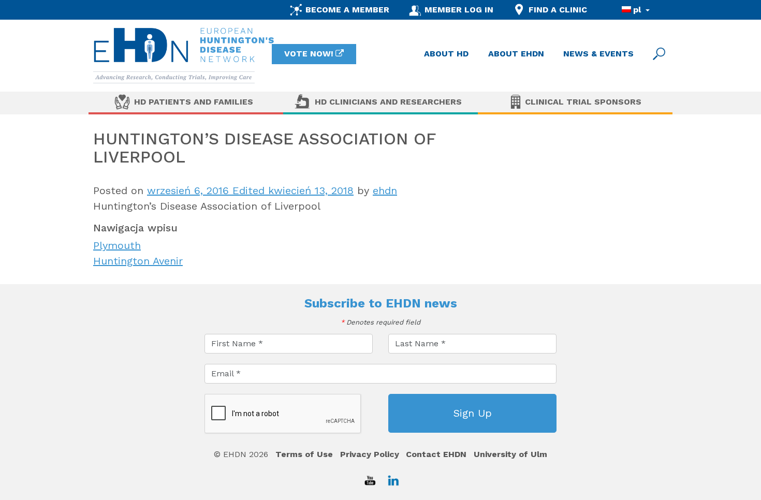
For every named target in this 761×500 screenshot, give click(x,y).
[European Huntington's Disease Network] (183, 55)
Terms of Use (304, 454)
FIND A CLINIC (558, 9)
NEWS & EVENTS (598, 53)
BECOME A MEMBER (347, 9)
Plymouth (117, 245)
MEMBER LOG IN (459, 9)
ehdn (385, 190)
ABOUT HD (446, 53)
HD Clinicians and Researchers (388, 102)
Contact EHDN (436, 454)
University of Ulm (510, 454)
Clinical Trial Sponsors (583, 102)
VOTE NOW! (308, 53)
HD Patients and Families (193, 102)
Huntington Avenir (138, 261)
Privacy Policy (369, 454)
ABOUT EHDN (516, 53)
